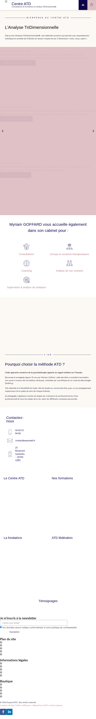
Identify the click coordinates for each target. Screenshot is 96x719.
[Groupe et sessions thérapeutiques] (69, 247)
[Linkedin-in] (9, 712)
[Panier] (91, 4)
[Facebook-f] (3, 712)
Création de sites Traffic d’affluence (15, 705)
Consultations (26, 254)
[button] (83, 5)
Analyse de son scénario (69, 270)
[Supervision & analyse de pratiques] (26, 280)
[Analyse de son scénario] (69, 263)
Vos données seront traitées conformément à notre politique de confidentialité (39, 627)
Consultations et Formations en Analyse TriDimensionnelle (34, 7)
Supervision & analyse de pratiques (26, 287)
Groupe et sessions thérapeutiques (69, 254)
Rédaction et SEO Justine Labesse (47, 705)
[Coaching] (26, 263)
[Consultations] (26, 247)
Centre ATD (21, 4)
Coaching (26, 270)
